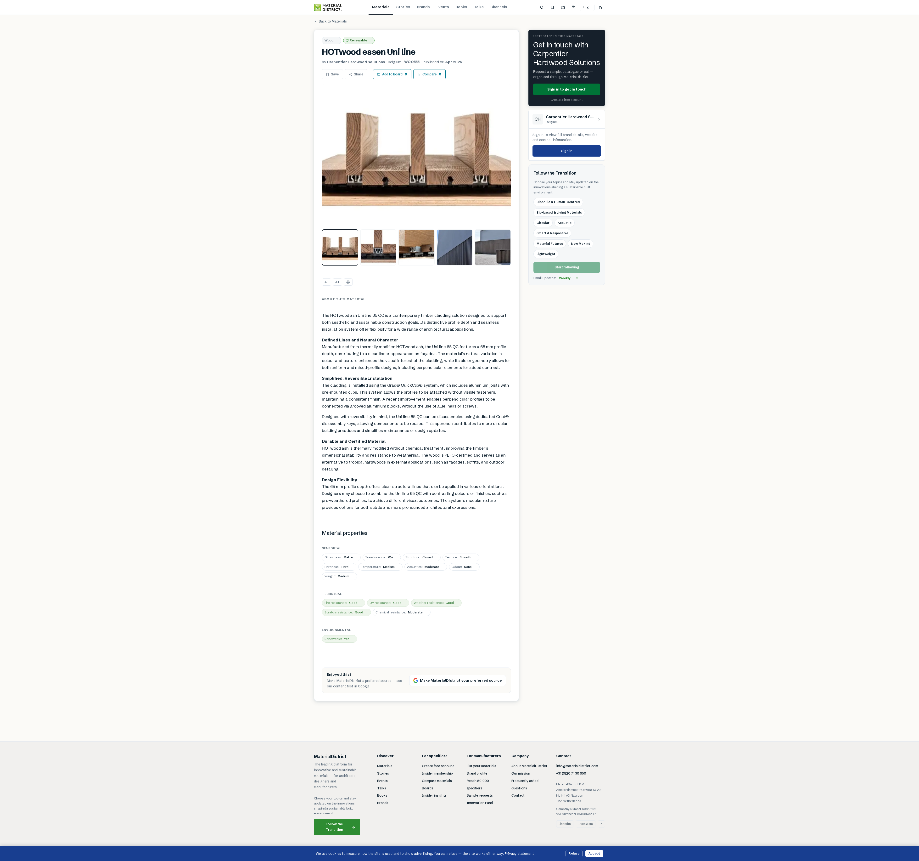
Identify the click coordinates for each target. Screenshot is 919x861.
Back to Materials (333, 21)
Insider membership (437, 773)
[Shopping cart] (573, 7)
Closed (419, 557)
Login (587, 7)
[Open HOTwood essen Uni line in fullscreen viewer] (416, 156)
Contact (518, 795)
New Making (580, 243)
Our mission (520, 773)
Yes (337, 639)
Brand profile (477, 773)
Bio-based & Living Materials (559, 212)
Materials (381, 7)
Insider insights (434, 795)
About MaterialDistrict (529, 766)
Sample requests (480, 795)
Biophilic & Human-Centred (558, 202)
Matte (339, 557)
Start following (567, 267)
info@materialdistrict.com (577, 766)
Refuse (574, 853)
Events (443, 7)
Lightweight (546, 254)
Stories (403, 7)
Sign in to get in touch (566, 89)
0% (379, 557)
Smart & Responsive (552, 233)
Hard (336, 567)
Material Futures (550, 243)
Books (461, 7)
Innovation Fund (480, 803)
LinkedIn (565, 824)
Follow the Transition (340, 827)
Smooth (458, 557)
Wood (329, 40)
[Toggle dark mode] (600, 7)
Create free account (438, 766)
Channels (498, 7)
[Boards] (563, 7)
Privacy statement (519, 853)
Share (358, 74)
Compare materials (437, 781)
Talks (479, 7)
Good (341, 603)
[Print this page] (348, 282)
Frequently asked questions (524, 784)
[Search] (542, 7)
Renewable (358, 40)
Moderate (423, 567)
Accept (594, 853)
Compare (429, 74)
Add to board (392, 74)
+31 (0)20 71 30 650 (571, 773)
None (462, 567)
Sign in (566, 151)
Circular (543, 223)
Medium (378, 567)
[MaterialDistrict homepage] (328, 7)
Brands (423, 7)
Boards (427, 788)
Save (335, 74)
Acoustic (565, 223)
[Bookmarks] (552, 7)
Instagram (585, 824)
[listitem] (340, 247)
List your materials (481, 766)
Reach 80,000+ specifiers (479, 784)
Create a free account (567, 100)
